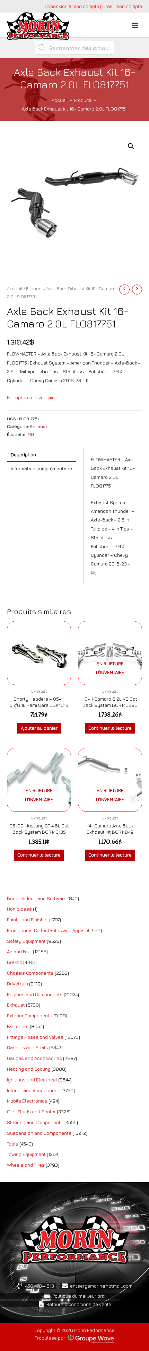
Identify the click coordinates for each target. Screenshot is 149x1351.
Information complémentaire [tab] (41, 468)
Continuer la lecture (110, 728)
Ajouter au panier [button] (39, 728)
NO (31, 434)
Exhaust (34, 288)
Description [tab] (23, 454)
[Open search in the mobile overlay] (74, 48)
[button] (131, 146)
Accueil (15, 288)
